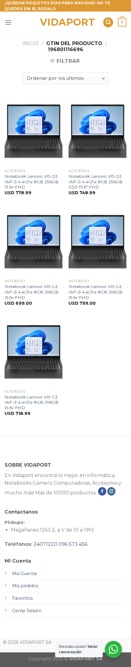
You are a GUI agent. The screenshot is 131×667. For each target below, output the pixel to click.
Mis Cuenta (24, 573)
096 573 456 (72, 544)
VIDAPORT (65, 22)
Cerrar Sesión (26, 610)
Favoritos (22, 598)
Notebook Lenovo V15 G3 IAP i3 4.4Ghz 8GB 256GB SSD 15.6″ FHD (95, 181)
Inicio (31, 43)
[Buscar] (108, 22)
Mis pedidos (25, 585)
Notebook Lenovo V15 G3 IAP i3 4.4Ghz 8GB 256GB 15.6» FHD (31, 181)
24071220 (45, 544)
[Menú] (8, 22)
